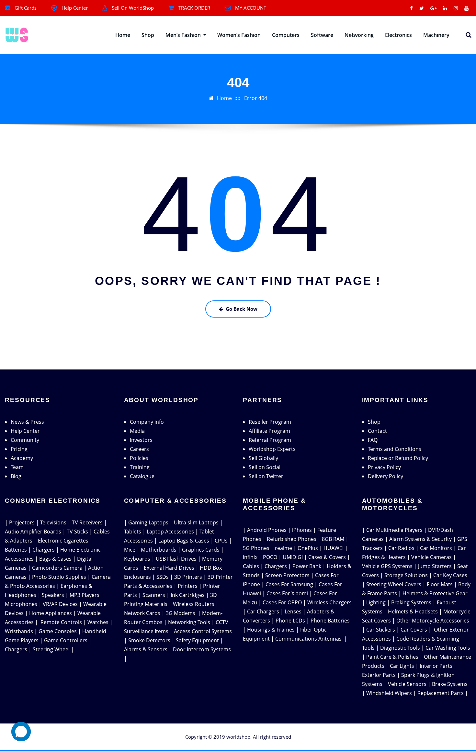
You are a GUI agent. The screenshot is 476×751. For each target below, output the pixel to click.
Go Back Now (241, 309)
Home (122, 35)
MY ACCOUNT (250, 8)
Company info (147, 421)
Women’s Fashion (239, 35)
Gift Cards (26, 8)
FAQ (373, 439)
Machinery (436, 35)
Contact (377, 430)
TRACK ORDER (194, 8)
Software (322, 35)
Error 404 (255, 98)
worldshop (238, 737)
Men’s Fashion (183, 35)
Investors (141, 439)
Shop (148, 35)
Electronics (398, 35)
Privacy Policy (384, 467)
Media (137, 430)
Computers (286, 35)
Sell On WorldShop (133, 8)
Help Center (75, 8)
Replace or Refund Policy (398, 458)
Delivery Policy (385, 476)
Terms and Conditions (394, 449)
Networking (359, 35)
